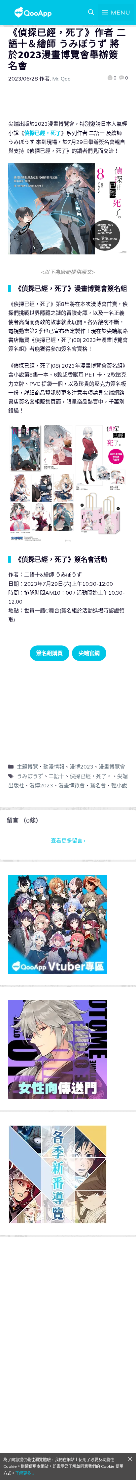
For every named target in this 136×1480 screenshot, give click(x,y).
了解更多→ (25, 1473)
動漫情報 (53, 766)
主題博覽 (27, 766)
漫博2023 (81, 766)
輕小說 (119, 785)
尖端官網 (89, 653)
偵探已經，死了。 (91, 776)
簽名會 (98, 785)
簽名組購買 (49, 653)
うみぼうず (30, 776)
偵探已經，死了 (42, 133)
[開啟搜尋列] (91, 12)
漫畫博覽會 (112, 766)
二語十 (56, 776)
